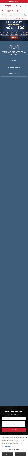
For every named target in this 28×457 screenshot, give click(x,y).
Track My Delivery (15, 1)
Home (14, 60)
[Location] (16, 6)
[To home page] (8, 6)
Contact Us (14, 74)
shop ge (14, 37)
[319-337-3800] (21, 6)
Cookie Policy (8, 446)
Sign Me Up (14, 429)
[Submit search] (25, 15)
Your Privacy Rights (14, 449)
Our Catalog (14, 67)
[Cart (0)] (25, 6)
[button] (3, 6)
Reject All (7, 454)
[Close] (26, 437)
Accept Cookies (20, 454)
